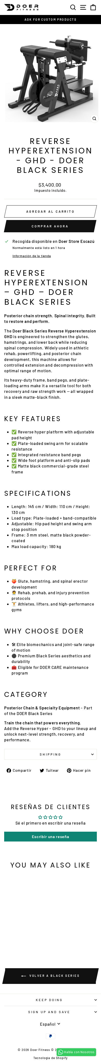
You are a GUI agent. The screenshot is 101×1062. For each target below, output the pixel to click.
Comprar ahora (50, 226)
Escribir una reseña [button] (50, 836)
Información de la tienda (32, 256)
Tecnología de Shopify (50, 1058)
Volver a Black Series (54, 975)
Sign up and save (49, 1012)
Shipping (50, 754)
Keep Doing (49, 1000)
